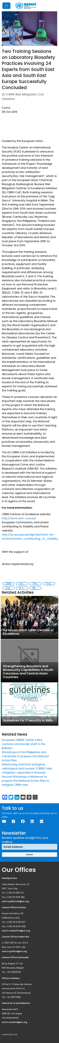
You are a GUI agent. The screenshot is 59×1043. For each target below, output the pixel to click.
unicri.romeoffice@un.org (16, 930)
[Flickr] (41, 821)
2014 (8, 583)
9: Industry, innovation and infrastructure (23, 588)
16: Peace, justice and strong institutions (37, 588)
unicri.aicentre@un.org (15, 1022)
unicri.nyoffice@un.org (14, 951)
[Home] (26, 5)
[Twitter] (13, 821)
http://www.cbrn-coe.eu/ (19, 518)
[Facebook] (23, 821)
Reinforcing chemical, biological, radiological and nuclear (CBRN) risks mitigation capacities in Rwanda (27, 768)
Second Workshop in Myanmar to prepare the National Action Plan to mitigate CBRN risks (25, 781)
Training (50, 583)
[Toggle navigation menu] (6, 5)
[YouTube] (4, 821)
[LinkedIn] (32, 821)
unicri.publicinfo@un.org (15, 901)
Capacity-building (10, 588)
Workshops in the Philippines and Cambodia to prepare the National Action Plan (25, 756)
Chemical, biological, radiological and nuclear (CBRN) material (23, 583)
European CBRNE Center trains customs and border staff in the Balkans (23, 744)
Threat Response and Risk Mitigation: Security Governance (37, 583)
